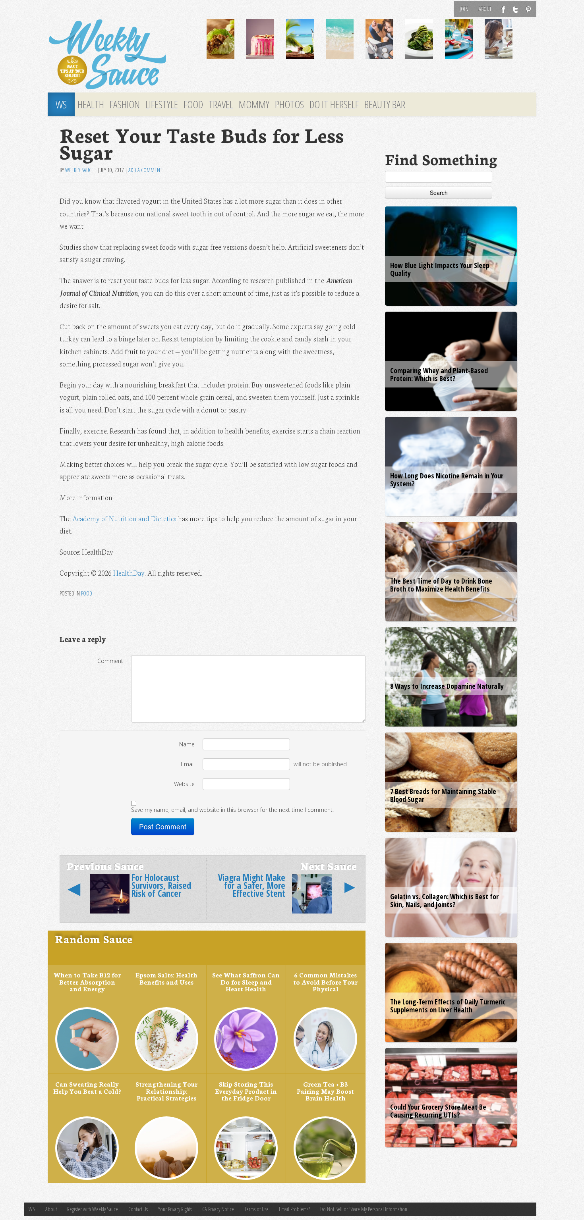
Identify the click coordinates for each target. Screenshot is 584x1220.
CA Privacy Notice (218, 1209)
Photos (289, 104)
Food (193, 104)
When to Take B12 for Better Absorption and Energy (87, 981)
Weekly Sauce (79, 170)
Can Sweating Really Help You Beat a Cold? (87, 1087)
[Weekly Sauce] (121, 55)
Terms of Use (256, 1209)
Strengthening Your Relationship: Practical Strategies (166, 1090)
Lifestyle (161, 104)
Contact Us (138, 1209)
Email (188, 764)
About (485, 9)
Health (90, 104)
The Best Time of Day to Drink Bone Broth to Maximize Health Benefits (441, 585)
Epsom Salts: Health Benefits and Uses (166, 978)
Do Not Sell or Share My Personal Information (363, 1209)
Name (187, 744)
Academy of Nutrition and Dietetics (124, 518)
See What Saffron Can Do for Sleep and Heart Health (246, 981)
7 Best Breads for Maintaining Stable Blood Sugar (443, 795)
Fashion (125, 104)
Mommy (254, 104)
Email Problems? (294, 1209)
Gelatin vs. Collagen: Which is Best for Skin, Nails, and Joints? (444, 900)
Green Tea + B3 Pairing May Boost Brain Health (325, 1090)
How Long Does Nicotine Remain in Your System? (446, 479)
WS (61, 104)
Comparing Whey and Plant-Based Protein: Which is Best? (439, 374)
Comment (110, 661)
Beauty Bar (384, 104)
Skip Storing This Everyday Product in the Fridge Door (246, 1090)
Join (464, 9)
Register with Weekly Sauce (92, 1209)
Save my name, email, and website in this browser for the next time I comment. (232, 809)
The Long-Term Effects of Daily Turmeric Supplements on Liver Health (447, 1005)
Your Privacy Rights (175, 1209)
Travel (221, 104)
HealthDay (129, 573)
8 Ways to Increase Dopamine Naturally (447, 686)
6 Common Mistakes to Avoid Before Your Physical (325, 981)
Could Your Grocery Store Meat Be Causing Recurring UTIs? (438, 1111)
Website (184, 784)
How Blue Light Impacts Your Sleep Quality (439, 269)
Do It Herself (334, 104)
